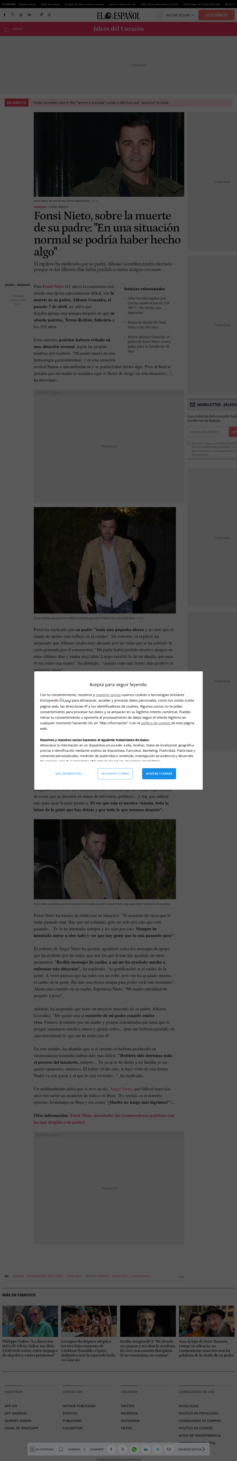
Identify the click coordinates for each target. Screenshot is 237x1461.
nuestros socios (108, 694)
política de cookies (156, 723)
